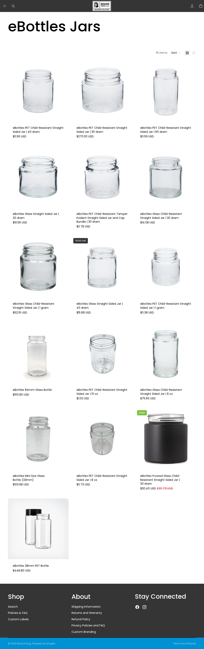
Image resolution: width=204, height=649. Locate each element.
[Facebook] (137, 607)
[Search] (13, 6)
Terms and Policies (184, 643)
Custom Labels (18, 619)
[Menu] (4, 6)
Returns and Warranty (87, 613)
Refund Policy (81, 619)
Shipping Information (86, 607)
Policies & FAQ (17, 613)
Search (13, 607)
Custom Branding (84, 632)
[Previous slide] (14, 90)
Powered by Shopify (43, 643)
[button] (175, 53)
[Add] (189, 291)
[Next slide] (63, 90)
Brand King (24, 643)
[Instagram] (144, 607)
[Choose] (62, 115)
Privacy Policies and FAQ (88, 626)
